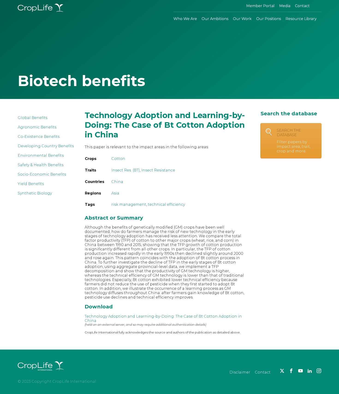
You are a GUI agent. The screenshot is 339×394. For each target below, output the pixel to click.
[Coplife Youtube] (300, 370)
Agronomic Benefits (37, 127)
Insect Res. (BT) (125, 170)
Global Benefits (32, 118)
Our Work (242, 19)
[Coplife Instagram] (319, 370)
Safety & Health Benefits (40, 165)
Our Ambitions (215, 19)
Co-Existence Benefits (38, 136)
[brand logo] (41, 373)
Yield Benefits (31, 184)
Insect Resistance (158, 170)
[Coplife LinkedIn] (309, 370)
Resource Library (301, 19)
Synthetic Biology (35, 193)
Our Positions (268, 19)
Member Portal (260, 6)
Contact (302, 6)
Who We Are (185, 19)
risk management (128, 204)
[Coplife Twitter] (282, 370)
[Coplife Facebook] (291, 370)
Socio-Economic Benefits (42, 174)
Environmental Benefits (41, 155)
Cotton (118, 158)
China (117, 182)
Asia (115, 193)
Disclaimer (239, 372)
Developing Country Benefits (46, 146)
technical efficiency (166, 204)
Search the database (293, 140)
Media (284, 6)
